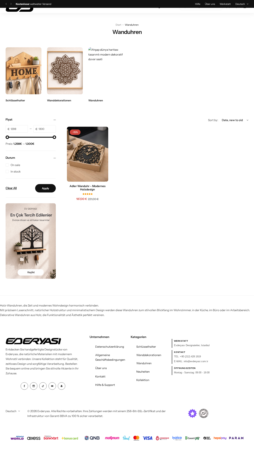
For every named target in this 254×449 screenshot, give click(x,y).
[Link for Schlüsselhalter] (23, 70)
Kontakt (100, 376)
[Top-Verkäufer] (192, 413)
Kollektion (142, 380)
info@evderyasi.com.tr (196, 361)
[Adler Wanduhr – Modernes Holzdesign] (87, 154)
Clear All (11, 188)
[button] (6, 4)
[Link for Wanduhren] (106, 70)
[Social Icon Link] (24, 386)
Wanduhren (144, 363)
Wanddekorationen (148, 355)
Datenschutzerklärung (109, 346)
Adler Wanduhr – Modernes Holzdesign (87, 187)
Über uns (210, 3)
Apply (45, 188)
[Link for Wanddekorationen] (65, 70)
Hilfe (197, 3)
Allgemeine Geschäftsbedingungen (110, 357)
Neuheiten (143, 371)
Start (118, 24)
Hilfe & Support (105, 385)
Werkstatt (225, 3)
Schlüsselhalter (146, 346)
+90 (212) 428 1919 (190, 356)
